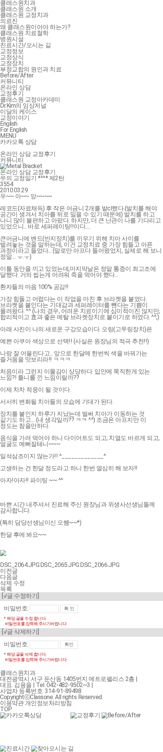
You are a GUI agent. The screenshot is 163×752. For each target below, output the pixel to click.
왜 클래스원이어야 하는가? (35, 27)
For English (13, 129)
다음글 (9, 577)
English (8, 123)
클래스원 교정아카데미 (30, 99)
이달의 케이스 (18, 111)
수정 (19, 583)
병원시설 (12, 39)
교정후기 (12, 93)
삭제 (6, 583)
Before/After (16, 75)
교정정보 (12, 51)
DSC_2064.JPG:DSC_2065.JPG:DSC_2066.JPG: (60, 564)
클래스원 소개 (18, 8)
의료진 (9, 21)
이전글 (9, 570)
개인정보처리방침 (48, 703)
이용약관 (12, 703)
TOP (6, 709)
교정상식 (12, 57)
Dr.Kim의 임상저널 (23, 105)
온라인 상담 (15, 87)
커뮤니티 (12, 81)
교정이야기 (15, 117)
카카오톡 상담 (18, 141)
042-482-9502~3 (68, 685)
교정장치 (12, 63)
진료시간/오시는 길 (25, 45)
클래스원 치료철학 (24, 33)
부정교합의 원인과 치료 (30, 69)
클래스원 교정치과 (24, 15)
